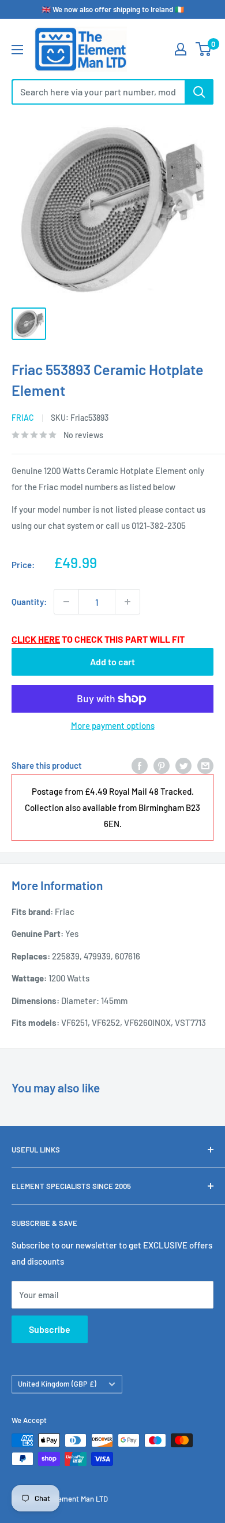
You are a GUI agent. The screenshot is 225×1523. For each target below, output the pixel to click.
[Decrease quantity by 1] (66, 602)
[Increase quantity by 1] (127, 602)
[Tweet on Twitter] (183, 765)
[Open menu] (17, 49)
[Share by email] (205, 765)
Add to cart (112, 661)
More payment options (113, 725)
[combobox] (98, 92)
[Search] (199, 92)
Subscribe (49, 1329)
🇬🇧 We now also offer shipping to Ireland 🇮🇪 (113, 9)
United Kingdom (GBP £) (57, 1383)
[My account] (180, 49)
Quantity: (29, 601)
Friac (23, 418)
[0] (204, 49)
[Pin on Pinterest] (161, 765)
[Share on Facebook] (140, 765)
